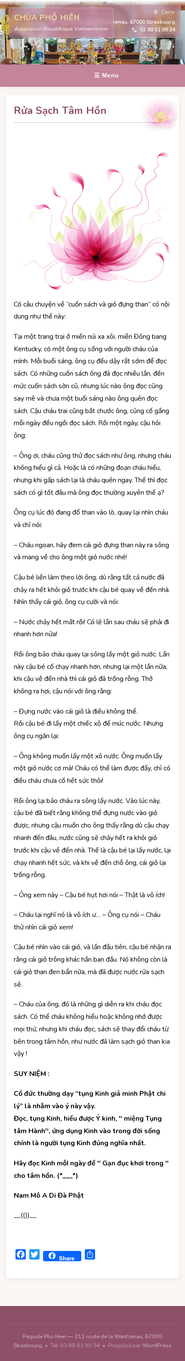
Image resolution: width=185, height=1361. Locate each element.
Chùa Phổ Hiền (47, 17)
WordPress (157, 1345)
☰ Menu (106, 75)
